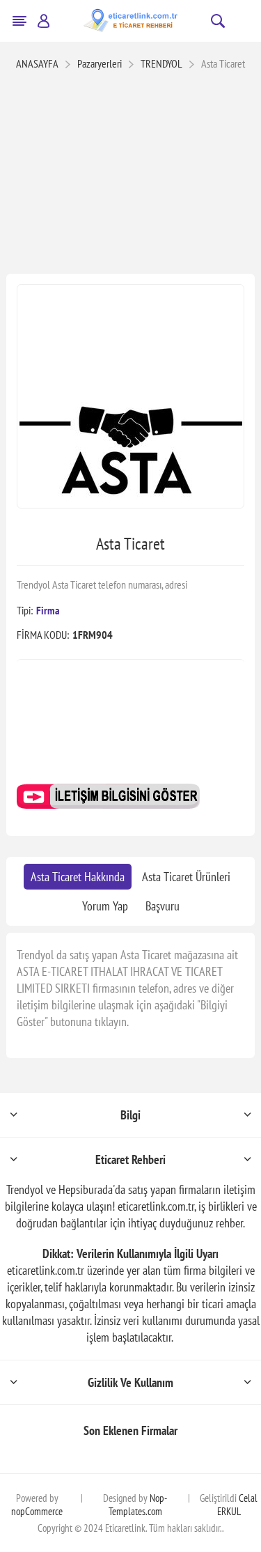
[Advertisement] (130, 173)
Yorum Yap (105, 906)
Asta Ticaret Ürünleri (186, 877)
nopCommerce (37, 1511)
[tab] (78, 877)
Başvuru (162, 906)
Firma (48, 610)
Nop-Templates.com (138, 1504)
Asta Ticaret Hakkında (78, 877)
